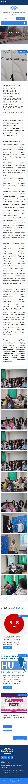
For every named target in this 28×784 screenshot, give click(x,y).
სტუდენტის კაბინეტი (10, 12)
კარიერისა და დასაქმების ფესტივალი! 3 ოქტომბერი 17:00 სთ (14, 717)
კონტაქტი (20, 18)
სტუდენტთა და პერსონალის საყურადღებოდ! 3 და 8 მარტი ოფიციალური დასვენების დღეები (13, 638)
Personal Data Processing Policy (9, 772)
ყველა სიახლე (20, 737)
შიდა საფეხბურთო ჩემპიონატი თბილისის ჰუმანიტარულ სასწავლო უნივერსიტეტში (13, 677)
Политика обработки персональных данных (12, 770)
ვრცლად (7, 647)
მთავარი (10, 37)
